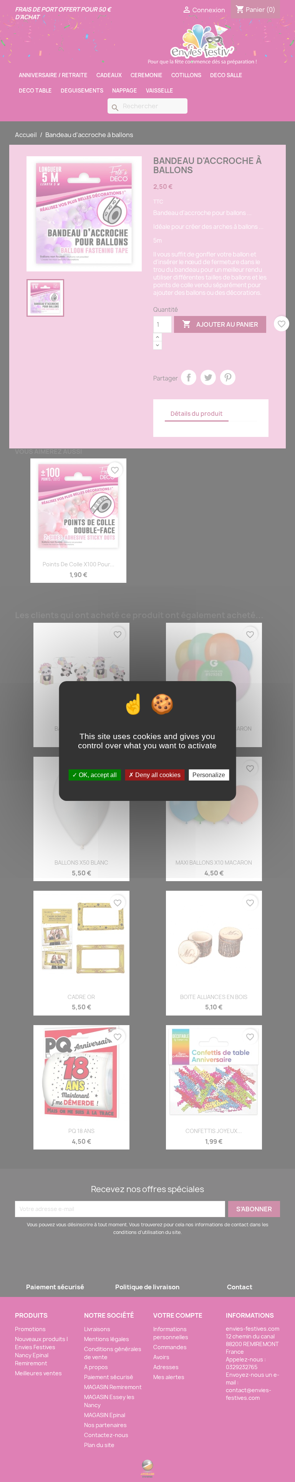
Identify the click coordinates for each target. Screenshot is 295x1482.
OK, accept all (97, 775)
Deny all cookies (157, 775)
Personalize (208, 775)
